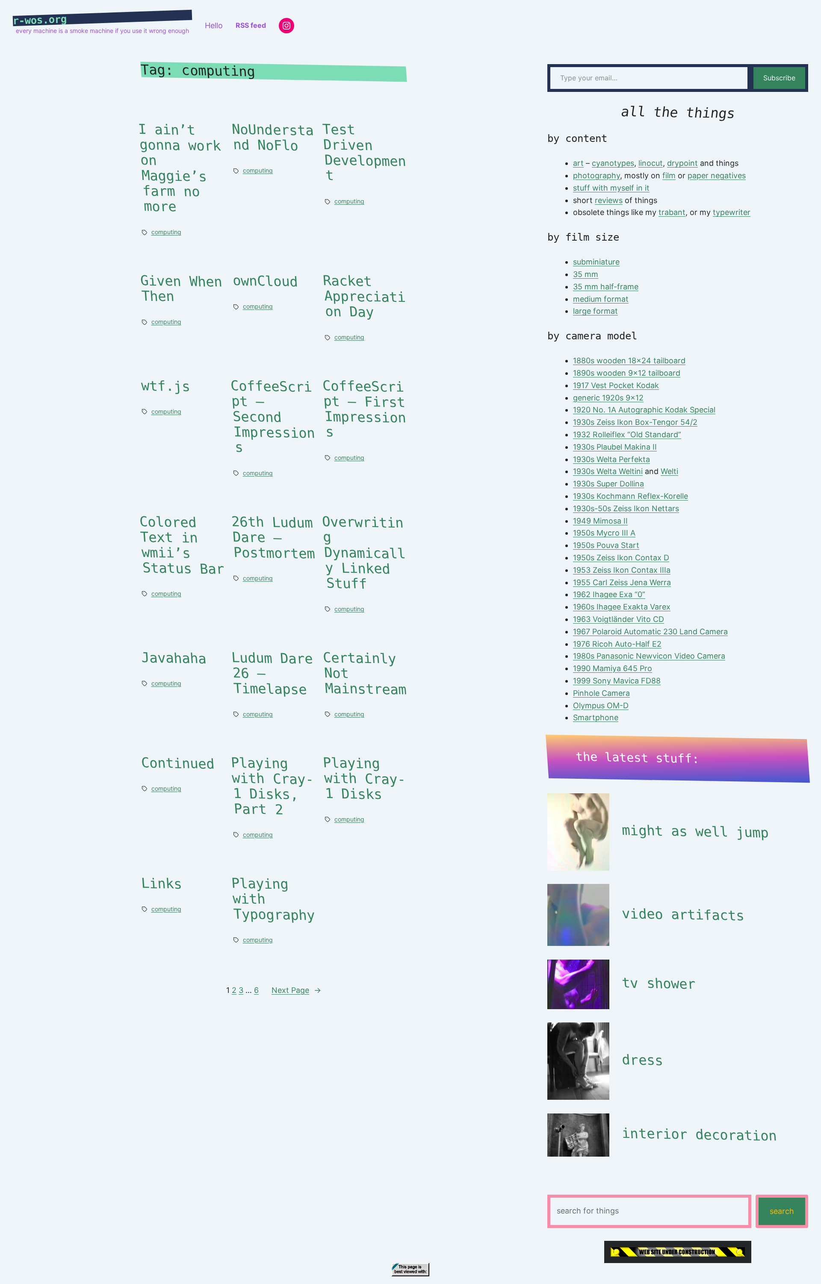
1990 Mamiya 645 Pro (612, 668)
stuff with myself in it (611, 187)
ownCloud (265, 281)
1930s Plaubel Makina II (615, 446)
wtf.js (166, 386)
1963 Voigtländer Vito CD (618, 619)
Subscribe (779, 78)
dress (642, 1060)
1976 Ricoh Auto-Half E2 (617, 643)
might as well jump (695, 831)
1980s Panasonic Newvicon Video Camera (649, 655)
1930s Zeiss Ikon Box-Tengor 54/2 (635, 422)
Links (162, 883)
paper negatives (717, 175)
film (669, 175)
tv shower (658, 983)
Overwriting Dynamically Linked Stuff (364, 553)
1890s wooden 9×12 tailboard (626, 372)
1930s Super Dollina (608, 483)
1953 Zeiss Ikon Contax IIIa (621, 569)
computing (166, 232)
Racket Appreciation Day (364, 297)
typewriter (731, 212)
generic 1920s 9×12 (608, 397)
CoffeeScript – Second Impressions (273, 417)
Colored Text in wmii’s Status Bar (181, 545)
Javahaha (174, 658)
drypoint (682, 163)
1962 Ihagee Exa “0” (609, 594)
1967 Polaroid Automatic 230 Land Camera (650, 631)
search (782, 1211)
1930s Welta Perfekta (611, 459)
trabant (672, 212)
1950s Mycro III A (604, 532)
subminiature (596, 261)
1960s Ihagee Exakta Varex (621, 606)
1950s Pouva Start (606, 545)
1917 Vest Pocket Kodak (616, 385)
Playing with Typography (273, 899)
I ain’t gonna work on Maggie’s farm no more (179, 168)
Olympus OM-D (601, 705)
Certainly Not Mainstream (364, 673)
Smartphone (595, 717)
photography (596, 175)
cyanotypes (613, 163)
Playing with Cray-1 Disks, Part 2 (272, 786)
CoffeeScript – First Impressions (364, 409)
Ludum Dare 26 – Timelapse (272, 673)
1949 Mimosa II (600, 520)
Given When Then (181, 289)
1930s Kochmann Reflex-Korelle (630, 496)
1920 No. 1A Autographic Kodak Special (644, 409)
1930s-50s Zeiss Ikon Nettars (626, 508)
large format (595, 310)
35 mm (585, 274)
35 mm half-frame (605, 286)
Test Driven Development (364, 153)
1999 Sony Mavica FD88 (617, 680)
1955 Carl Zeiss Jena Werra (622, 582)
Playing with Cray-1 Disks (364, 778)
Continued (178, 763)
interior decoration (699, 1135)
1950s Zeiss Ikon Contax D (621, 557)
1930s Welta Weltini (608, 471)
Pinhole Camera (601, 693)
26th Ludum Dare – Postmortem (273, 537)
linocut (650, 163)
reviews (609, 200)
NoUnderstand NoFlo (273, 138)
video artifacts (682, 914)
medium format (601, 298)
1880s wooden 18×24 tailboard (629, 360)
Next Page (296, 990)
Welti (669, 471)
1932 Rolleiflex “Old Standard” (627, 434)
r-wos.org (40, 20)
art (578, 163)
